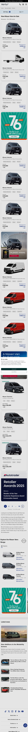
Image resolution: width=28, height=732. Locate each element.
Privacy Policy (18, 364)
